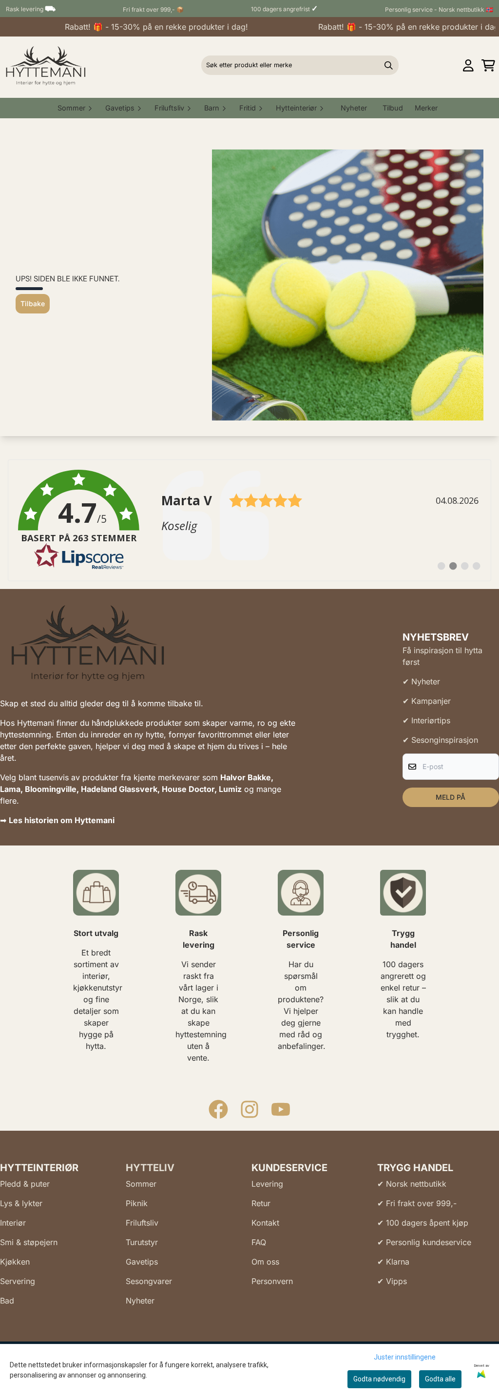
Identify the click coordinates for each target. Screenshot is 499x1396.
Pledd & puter (25, 1184)
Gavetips (142, 1262)
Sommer (141, 1184)
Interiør (13, 1223)
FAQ (258, 1242)
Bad (7, 1300)
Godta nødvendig (379, 1379)
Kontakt (265, 1223)
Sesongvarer (149, 1281)
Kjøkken (15, 1262)
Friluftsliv (142, 1223)
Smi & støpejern (29, 1242)
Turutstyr (142, 1242)
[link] (249, 520)
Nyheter (354, 108)
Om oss (265, 1262)
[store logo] (46, 65)
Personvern (272, 1281)
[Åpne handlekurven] (488, 65)
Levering (267, 1184)
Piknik (137, 1203)
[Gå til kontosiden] (468, 65)
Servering (17, 1281)
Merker (426, 108)
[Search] (389, 65)
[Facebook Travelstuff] (218, 1109)
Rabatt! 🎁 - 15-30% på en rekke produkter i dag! (143, 27)
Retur (260, 1203)
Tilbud (393, 108)
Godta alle (440, 1379)
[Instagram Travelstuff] (249, 1109)
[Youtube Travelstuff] (280, 1109)
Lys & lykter (21, 1203)
